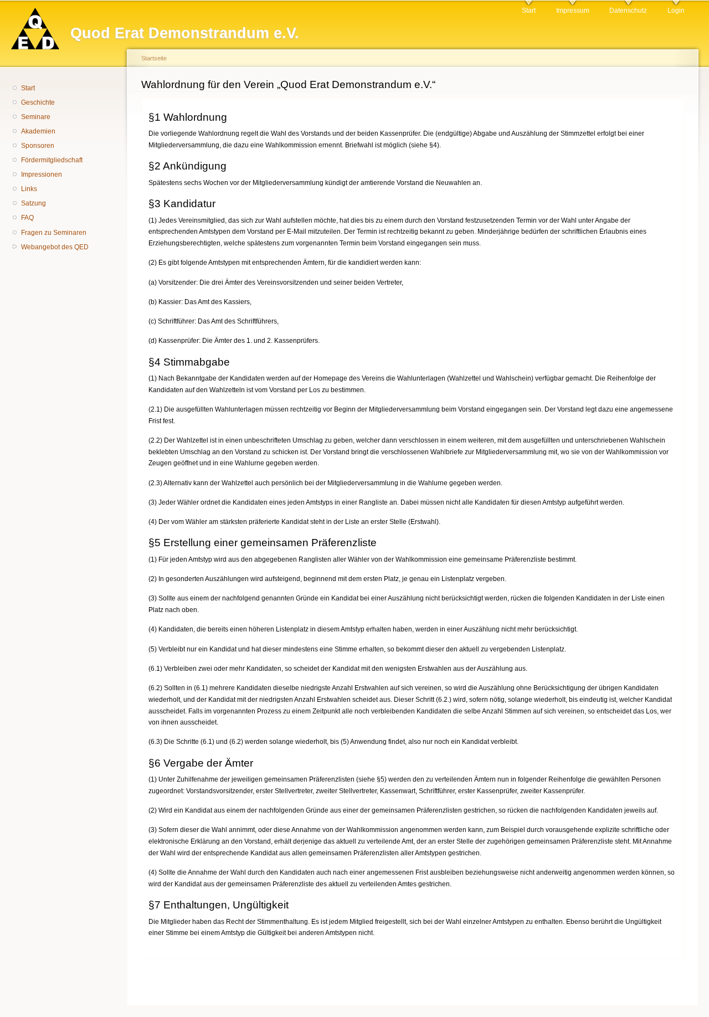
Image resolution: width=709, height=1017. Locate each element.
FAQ (27, 218)
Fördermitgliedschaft (52, 160)
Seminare (35, 117)
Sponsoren (37, 146)
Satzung (33, 203)
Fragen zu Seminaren (53, 233)
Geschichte (38, 102)
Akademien (38, 131)
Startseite (154, 58)
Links (29, 189)
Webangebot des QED (55, 247)
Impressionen (41, 174)
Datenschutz (628, 10)
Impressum (572, 10)
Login (676, 10)
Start (529, 10)
